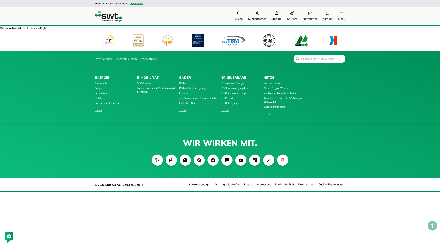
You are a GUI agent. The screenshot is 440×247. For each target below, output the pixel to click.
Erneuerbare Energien (107, 103)
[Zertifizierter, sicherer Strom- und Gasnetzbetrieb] (269, 40)
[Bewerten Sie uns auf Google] (282, 160)
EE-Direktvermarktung (233, 93)
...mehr (98, 110)
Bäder (185, 77)
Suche (239, 18)
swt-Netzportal (271, 83)
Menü (341, 18)
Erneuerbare (233, 77)
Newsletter (310, 18)
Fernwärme (101, 93)
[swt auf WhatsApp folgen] (185, 160)
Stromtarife (101, 83)
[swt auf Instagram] (199, 160)
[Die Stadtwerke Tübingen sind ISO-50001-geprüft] (301, 40)
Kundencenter (257, 18)
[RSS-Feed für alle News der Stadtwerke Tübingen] (268, 160)
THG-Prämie (144, 83)
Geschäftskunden (118, 3)
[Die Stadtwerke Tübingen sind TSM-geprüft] (233, 40)
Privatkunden (101, 3)
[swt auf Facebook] (213, 160)
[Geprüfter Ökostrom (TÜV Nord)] (198, 40)
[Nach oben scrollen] (432, 226)
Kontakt (328, 18)
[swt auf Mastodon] (227, 160)
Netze (268, 77)
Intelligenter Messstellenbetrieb (280, 93)
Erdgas (98, 88)
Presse (248, 184)
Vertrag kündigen (200, 184)
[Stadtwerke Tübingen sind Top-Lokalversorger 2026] (167, 40)
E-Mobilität (148, 77)
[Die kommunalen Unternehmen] (333, 40)
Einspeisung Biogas (274, 106)
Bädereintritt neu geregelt (193, 88)
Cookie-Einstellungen (331, 184)
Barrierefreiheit (284, 184)
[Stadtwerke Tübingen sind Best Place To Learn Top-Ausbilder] (138, 40)
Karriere (292, 18)
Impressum (263, 184)
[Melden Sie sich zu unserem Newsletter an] (171, 160)
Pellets (98, 98)
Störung (276, 18)
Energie (102, 77)
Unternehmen (136, 3)
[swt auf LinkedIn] (254, 160)
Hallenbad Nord (187, 103)
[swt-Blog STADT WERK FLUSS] (157, 160)
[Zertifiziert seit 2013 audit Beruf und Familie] (108, 40)
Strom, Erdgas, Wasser (276, 88)
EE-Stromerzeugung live (234, 88)
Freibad (183, 93)
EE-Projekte (227, 98)
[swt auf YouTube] (240, 160)
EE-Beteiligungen (230, 103)
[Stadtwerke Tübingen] (105, 16)
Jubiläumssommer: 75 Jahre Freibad (198, 98)
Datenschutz (306, 184)
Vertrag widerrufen (227, 184)
